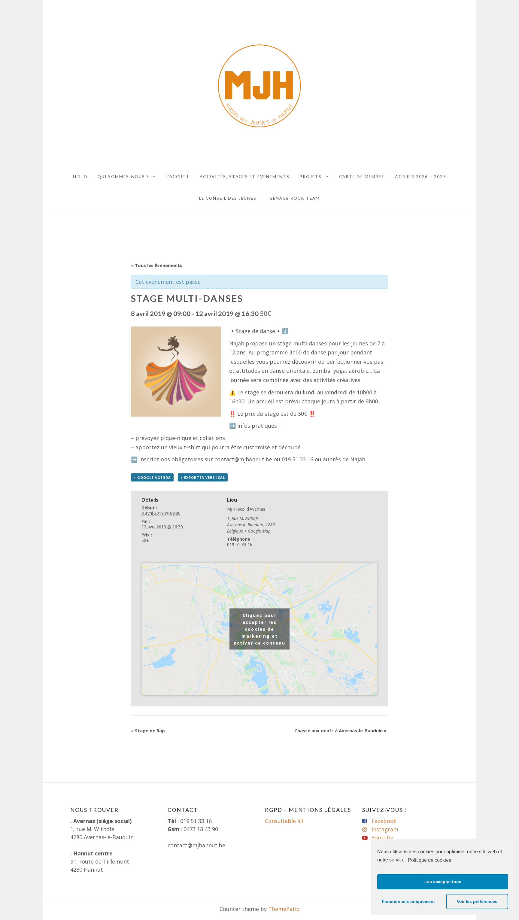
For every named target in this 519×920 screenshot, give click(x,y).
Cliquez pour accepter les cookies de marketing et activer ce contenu (259, 628)
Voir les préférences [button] (477, 901)
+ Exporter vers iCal (203, 477)
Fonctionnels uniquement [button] (408, 901)
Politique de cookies (429, 860)
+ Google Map (257, 531)
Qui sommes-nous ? (123, 176)
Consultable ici (284, 820)
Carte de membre (362, 176)
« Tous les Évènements (156, 265)
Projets (310, 176)
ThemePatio (284, 908)
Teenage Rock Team (293, 198)
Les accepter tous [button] (442, 881)
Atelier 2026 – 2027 (420, 176)
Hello (80, 176)
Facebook (384, 820)
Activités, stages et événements (245, 176)
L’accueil (178, 176)
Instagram (385, 829)
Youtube (382, 837)
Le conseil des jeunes (227, 198)
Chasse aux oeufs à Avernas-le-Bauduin (340, 730)
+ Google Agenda (152, 477)
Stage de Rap (148, 730)
